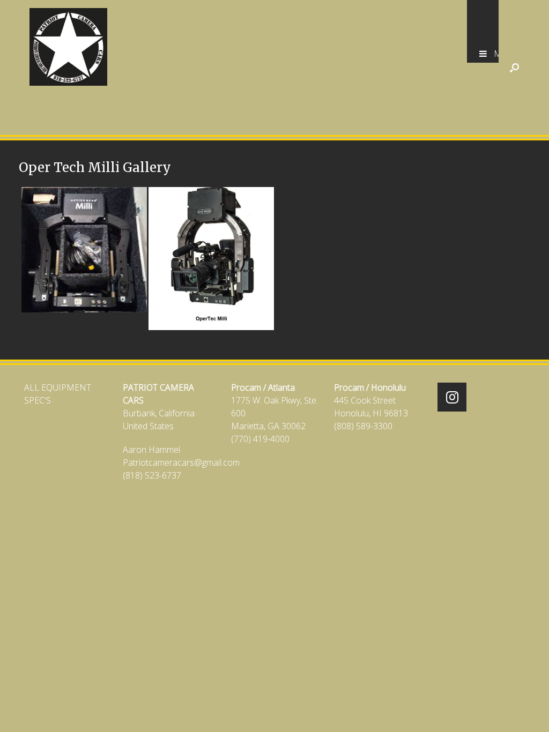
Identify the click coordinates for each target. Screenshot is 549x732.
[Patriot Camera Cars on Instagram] (451, 397)
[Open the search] (514, 67)
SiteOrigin (267, 500)
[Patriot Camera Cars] (68, 47)
